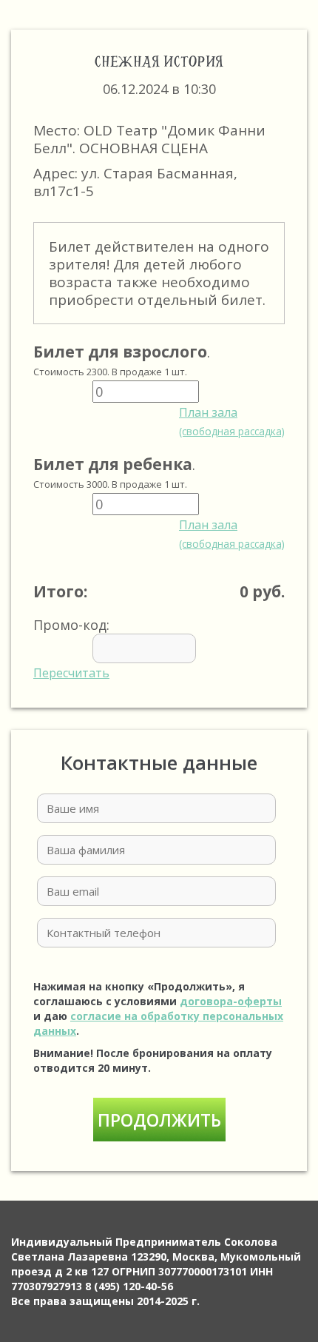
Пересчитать (71, 673)
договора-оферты (231, 1001)
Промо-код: (71, 648)
